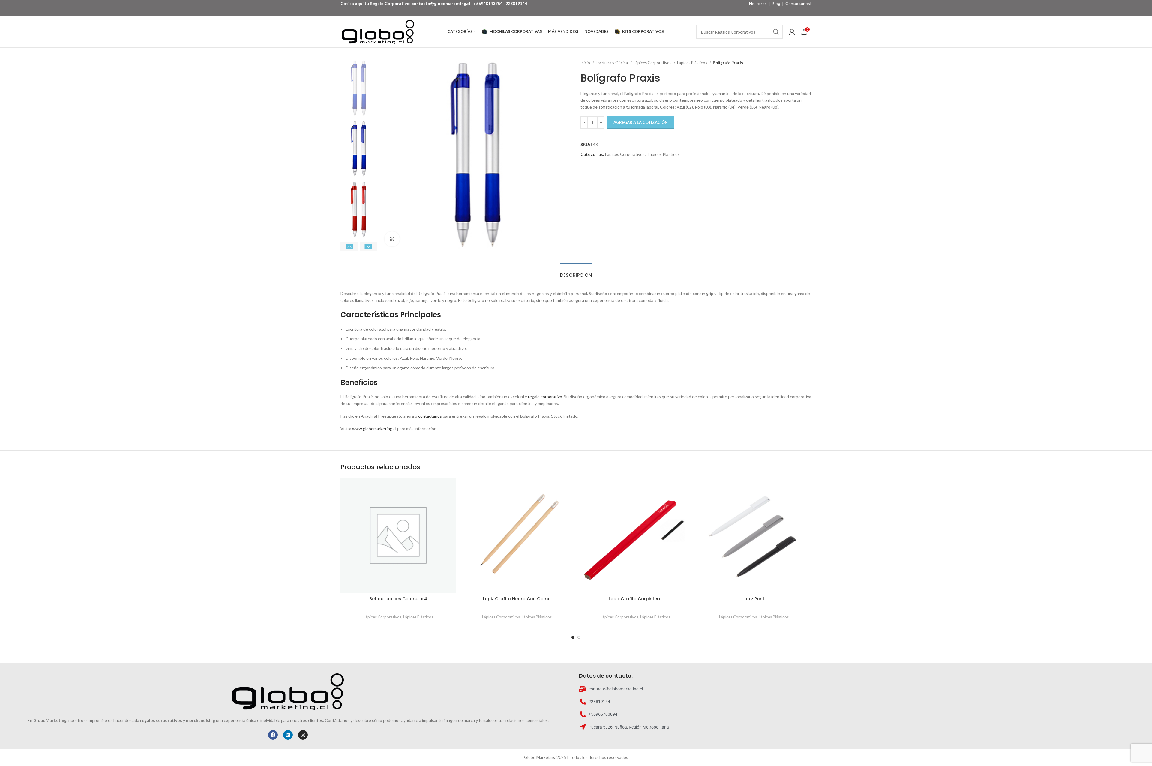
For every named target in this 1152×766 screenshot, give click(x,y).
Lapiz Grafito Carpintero (635, 599)
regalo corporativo (545, 396)
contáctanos (430, 416)
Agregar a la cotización (641, 122)
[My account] (792, 32)
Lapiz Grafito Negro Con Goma (517, 599)
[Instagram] (303, 735)
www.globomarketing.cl (374, 428)
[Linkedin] (288, 735)
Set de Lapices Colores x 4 (398, 599)
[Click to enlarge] (392, 238)
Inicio (585, 62)
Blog (776, 3)
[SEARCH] (776, 32)
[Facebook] (273, 735)
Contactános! (798, 3)
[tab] (576, 272)
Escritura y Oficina (612, 62)
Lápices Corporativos (653, 62)
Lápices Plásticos (692, 62)
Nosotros (758, 3)
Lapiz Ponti (753, 599)
